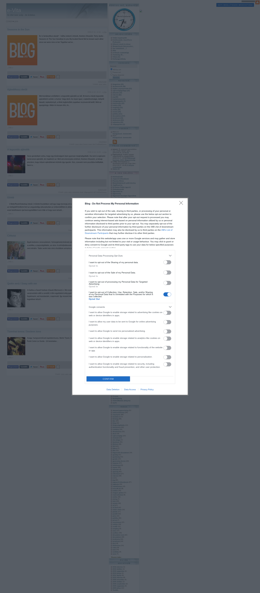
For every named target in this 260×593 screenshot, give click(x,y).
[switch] (167, 262)
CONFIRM (108, 379)
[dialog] (130, 296)
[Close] (182, 204)
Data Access (130, 389)
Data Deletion (113, 389)
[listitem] (130, 255)
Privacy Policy (147, 389)
